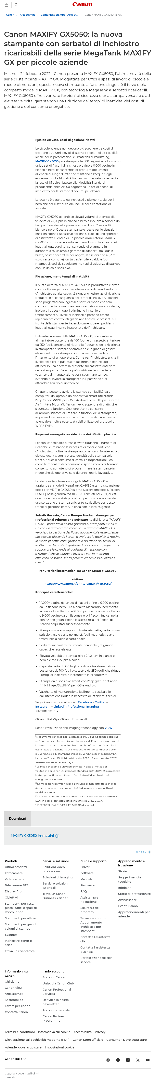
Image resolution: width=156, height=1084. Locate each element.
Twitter (100, 702)
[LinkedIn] (128, 1060)
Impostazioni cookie (59, 1047)
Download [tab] (17, 819)
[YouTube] (148, 1060)
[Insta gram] (118, 1060)
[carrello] (6, 5)
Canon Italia (14, 1059)
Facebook (85, 702)
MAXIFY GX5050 (46, 161)
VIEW (109, 728)
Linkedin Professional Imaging (76, 706)
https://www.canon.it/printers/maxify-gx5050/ (78, 583)
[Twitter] (138, 1060)
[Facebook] (108, 1060)
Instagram (43, 706)
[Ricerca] (16, 5)
